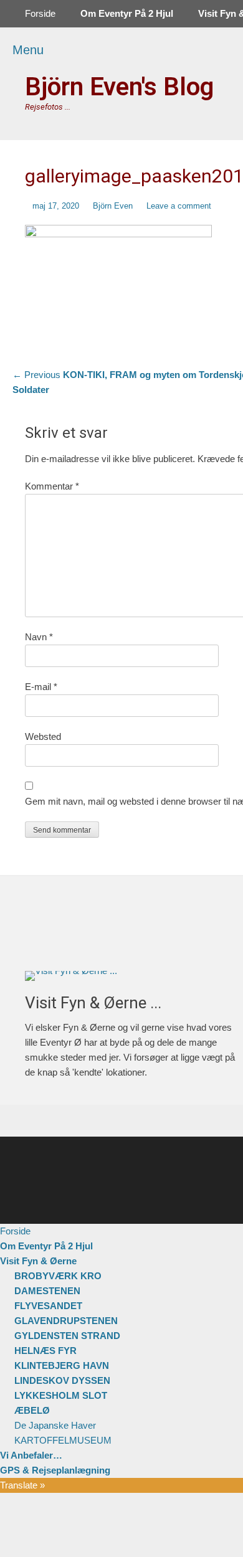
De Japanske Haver (55, 1425)
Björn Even (113, 206)
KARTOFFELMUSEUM (63, 1440)
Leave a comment (178, 206)
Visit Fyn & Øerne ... (93, 1002)
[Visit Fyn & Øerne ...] (133, 976)
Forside (40, 13)
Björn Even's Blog (119, 87)
